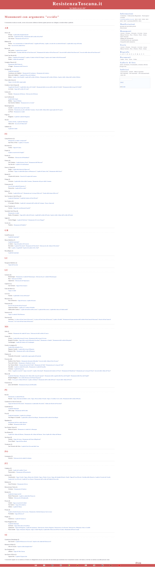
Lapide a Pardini (57, 319)
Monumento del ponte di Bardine (29, 361)
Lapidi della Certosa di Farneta (21, 295)
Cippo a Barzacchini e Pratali (38, 398)
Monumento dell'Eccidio (21, 410)
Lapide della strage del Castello (22, 108)
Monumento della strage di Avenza (37, 338)
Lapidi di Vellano (17, 507)
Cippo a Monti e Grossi (45, 477)
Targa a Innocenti (49, 203)
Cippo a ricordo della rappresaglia (17, 82)
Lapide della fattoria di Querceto (21, 169)
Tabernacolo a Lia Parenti (61, 527)
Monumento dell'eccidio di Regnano (26, 351)
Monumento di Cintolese (20, 489)
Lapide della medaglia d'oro (15, 347)
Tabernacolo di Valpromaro (22, 280)
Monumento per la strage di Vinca (85, 371)
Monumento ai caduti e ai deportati (17, 140)
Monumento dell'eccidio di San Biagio (48, 417)
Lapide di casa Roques (25, 415)
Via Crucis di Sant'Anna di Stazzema (23, 321)
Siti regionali (124, 73)
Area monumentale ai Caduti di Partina (23, 43)
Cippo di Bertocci (19, 514)
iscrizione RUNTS (132, 21)
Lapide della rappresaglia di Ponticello (31, 356)
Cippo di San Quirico (20, 505)
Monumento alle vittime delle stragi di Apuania (32, 376)
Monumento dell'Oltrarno (35, 162)
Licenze (122, 17)
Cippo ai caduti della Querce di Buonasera (25, 171)
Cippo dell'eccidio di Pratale (27, 215)
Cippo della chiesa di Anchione (22, 525)
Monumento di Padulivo (20, 225)
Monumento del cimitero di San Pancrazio (47, 52)
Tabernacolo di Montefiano (22, 157)
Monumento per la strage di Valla (54, 365)
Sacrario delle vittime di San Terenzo (48, 361)
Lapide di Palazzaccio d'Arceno (24, 541)
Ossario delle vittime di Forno (63, 379)
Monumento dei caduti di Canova (21, 333)
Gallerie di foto (128, 62)
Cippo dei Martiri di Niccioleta (16, 403)
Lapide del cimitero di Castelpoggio (25, 342)
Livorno (140, 33)
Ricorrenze (123, 28)
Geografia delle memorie (127, 42)
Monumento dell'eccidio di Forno (46, 379)
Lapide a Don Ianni (38, 371)
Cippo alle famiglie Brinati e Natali (60, 477)
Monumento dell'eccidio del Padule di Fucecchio (46, 479)
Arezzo (122, 33)
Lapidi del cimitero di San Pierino (28, 198)
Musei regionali (139, 71)
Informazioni (126, 13)
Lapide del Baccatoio (43, 309)
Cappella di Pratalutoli (18, 57)
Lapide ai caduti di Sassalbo (21, 367)
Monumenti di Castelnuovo (29, 73)
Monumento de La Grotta (27, 103)
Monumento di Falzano (19, 94)
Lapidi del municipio (13, 71)
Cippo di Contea (17, 147)
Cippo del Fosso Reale (21, 441)
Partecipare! (145, 16)
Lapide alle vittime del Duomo (16, 434)
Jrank (123, 87)
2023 (125, 21)
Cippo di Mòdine (17, 101)
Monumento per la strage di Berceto (33, 193)
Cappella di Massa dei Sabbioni (27, 75)
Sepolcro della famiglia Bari (24, 546)
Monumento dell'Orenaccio (21, 66)
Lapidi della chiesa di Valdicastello (58, 309)
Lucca (145, 33)
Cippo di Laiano (17, 439)
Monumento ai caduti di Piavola (16, 396)
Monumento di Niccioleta (32, 246)
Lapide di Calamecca (20, 518)
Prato (140, 35)
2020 (143, 19)
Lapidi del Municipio (22, 121)
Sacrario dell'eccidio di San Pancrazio (69, 52)
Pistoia (136, 35)
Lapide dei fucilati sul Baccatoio (29, 309)
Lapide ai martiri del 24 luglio (16, 152)
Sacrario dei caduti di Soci (18, 45)
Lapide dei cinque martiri (14, 494)
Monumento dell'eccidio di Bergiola (62, 340)
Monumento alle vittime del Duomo (33, 434)
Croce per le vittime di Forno (19, 379)
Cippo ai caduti (12, 290)
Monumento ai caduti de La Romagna (27, 429)
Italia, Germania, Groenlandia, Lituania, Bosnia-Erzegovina (134, 65)
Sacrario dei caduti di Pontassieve (16, 186)
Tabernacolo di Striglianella (21, 498)
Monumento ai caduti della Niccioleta (34, 403)
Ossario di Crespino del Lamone (28, 176)
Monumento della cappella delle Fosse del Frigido (57, 376)
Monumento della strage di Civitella (72, 87)
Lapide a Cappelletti (17, 248)
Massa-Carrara (124, 35)
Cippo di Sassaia (22, 300)
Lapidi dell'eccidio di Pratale (42, 215)
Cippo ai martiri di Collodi (19, 503)
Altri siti (123, 75)
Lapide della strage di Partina (74, 43)
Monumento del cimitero (43, 73)
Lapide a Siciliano (32, 379)
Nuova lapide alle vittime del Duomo (52, 434)
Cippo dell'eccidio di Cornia (21, 89)
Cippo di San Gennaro (21, 285)
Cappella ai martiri (17, 371)
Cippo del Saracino (13, 265)
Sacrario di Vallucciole (21, 123)
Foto (126, 59)
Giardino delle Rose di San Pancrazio (26, 52)
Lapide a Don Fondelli (18, 77)
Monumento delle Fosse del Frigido (80, 376)
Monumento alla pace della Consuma (42, 181)
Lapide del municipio (18, 59)
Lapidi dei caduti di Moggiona (22, 116)
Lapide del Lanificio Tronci (20, 470)
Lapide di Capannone (31, 527)
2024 (139, 21)
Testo (130, 59)
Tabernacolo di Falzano (32, 94)
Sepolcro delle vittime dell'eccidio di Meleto (69, 77)
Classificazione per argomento (129, 40)
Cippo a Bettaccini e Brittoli (31, 477)
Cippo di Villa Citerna (19, 551)
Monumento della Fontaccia (15, 64)
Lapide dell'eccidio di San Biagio (29, 417)
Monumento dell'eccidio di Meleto (48, 77)
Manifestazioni (127, 24)
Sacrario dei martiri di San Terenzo (17, 305)
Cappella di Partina (39, 43)
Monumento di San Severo (22, 38)
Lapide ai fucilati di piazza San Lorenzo (18, 512)
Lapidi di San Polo (19, 36)
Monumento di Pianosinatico (23, 472)
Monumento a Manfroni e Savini (27, 363)
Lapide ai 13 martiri (23, 142)
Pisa (131, 35)
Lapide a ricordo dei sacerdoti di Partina (55, 43)
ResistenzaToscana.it (77, 3)
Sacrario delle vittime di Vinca (102, 371)
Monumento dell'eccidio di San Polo (33, 36)
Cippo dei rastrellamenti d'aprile (21, 208)
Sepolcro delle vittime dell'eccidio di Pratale (61, 215)
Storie (123, 45)
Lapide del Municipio (13, 198)
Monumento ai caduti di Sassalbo (37, 367)
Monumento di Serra (22, 484)
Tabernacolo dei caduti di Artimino (22, 458)
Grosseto (134, 33)
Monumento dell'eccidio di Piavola (72, 398)
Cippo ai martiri (27, 371)
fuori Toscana (124, 36)
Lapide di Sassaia (31, 300)
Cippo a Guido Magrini (37, 529)
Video (135, 59)
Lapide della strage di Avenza (20, 338)
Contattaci (123, 16)
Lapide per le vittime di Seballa (27, 307)
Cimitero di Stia (12, 121)
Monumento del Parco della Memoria (17, 422)
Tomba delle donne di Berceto (50, 193)
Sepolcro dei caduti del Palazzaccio (42, 541)
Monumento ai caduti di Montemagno (25, 277)
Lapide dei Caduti (12, 128)
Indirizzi (124, 69)
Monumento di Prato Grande (71, 529)
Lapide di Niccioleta (19, 246)
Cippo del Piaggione (20, 527)
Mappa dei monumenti (126, 38)
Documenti (125, 57)
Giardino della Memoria (88, 477)
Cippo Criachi (19, 477)
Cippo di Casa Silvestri (75, 477)
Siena (145, 35)
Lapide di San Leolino (21, 50)
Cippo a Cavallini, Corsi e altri (54, 398)
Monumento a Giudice (46, 340)
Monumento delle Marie (20, 424)
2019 (139, 19)
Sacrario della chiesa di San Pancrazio (90, 52)
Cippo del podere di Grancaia (21, 244)
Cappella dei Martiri (13, 87)
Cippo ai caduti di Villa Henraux (16, 314)
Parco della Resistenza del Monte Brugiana (29, 377)
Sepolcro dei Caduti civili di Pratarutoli (55, 57)
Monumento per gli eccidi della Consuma (24, 110)
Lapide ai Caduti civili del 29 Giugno (34, 57)
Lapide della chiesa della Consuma (23, 181)
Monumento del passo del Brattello (28, 384)
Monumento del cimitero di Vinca (52, 371)
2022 (121, 21)
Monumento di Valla (40, 365)
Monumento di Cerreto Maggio (36, 220)
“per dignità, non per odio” (77, 8)
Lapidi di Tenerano (19, 369)
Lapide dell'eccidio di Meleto (32, 77)
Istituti (131, 71)
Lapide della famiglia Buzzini (20, 34)
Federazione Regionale (134, 16)
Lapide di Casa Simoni (28, 479)
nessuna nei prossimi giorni (128, 26)
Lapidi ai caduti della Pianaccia (27, 496)
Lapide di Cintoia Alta (42, 171)
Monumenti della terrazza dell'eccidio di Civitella (49, 87)
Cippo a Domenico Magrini (23, 529)
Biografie (125, 52)
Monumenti (125, 31)
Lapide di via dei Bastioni (22, 164)
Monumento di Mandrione (68, 371)
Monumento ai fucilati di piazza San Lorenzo (40, 512)
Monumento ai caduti (19, 112)
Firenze (128, 33)
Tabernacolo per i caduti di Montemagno (46, 277)
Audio (122, 59)
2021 (147, 19)
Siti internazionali (144, 73)
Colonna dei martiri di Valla (26, 365)
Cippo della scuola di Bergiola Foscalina (29, 340)
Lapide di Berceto (17, 193)
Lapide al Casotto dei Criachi (102, 477)
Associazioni (124, 71)
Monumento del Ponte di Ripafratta (31, 439)
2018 (136, 19)
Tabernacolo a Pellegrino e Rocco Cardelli (79, 527)
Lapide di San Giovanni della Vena (30, 446)
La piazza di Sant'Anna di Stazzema (43, 319)
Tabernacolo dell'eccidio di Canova (40, 333)
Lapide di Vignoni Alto (21, 556)
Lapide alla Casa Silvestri (14, 479)
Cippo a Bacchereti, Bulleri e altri (21, 398)
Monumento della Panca (55, 171)
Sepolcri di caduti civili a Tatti (30, 248)
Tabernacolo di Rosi (17, 278)
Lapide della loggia (13, 99)
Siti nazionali (133, 73)
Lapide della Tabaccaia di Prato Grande (53, 529)
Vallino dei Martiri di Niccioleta (53, 403)
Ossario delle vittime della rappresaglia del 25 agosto (49, 110)
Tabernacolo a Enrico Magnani (46, 527)
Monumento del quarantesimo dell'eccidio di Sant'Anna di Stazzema (80, 319)
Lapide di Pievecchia (20, 188)
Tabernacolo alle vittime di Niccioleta (49, 246)
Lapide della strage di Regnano (26, 349)
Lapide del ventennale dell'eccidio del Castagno (32, 203)
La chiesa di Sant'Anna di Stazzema (24, 319)
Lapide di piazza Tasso (22, 162)
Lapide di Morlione (22, 220)
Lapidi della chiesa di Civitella (27, 87)
